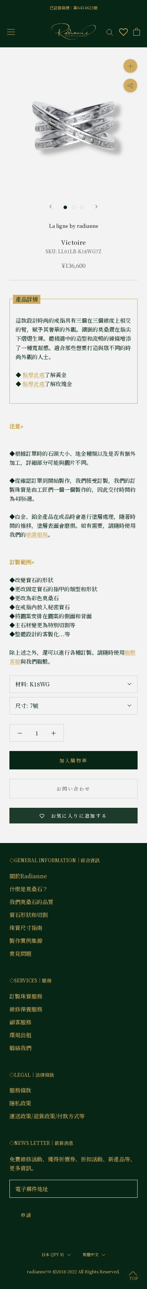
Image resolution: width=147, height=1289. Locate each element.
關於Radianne (28, 876)
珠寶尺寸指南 (25, 928)
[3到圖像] (81, 207)
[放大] (130, 66)
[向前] (50, 206)
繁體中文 (90, 1254)
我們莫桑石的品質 (31, 902)
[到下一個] (96, 206)
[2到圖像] (73, 207)
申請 (26, 1214)
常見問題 (20, 953)
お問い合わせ (73, 788)
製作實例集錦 (25, 940)
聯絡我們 (20, 1048)
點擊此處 (34, 375)
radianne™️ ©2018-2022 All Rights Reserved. (73, 1271)
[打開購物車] (136, 32)
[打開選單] (11, 31)
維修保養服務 (25, 1009)
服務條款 (20, 1090)
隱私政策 (20, 1103)
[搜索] (109, 31)
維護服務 (37, 534)
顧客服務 (20, 1022)
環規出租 (20, 1035)
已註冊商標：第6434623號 (74, 8)
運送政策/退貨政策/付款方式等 (47, 1116)
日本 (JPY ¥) (53, 1254)
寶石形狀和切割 (28, 915)
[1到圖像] (65, 207)
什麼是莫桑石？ (28, 889)
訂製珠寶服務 (25, 996)
